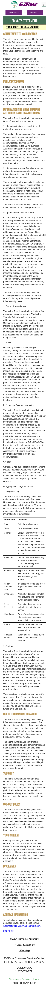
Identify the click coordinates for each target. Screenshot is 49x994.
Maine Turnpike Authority (24, 939)
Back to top (8, 931)
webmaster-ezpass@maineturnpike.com (22, 926)
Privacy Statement (24, 944)
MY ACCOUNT (14, 12)
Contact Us (35, 12)
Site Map (24, 950)
